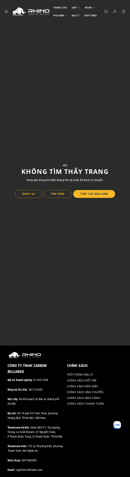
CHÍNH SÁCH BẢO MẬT (82, 386)
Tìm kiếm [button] (57, 193)
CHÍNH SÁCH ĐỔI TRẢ (81, 380)
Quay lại (28, 193)
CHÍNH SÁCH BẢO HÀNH (83, 398)
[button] (6, 11)
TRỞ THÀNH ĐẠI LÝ (80, 374)
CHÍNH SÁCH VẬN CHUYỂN (85, 392)
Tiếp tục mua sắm (94, 193)
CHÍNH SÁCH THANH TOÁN (85, 403)
